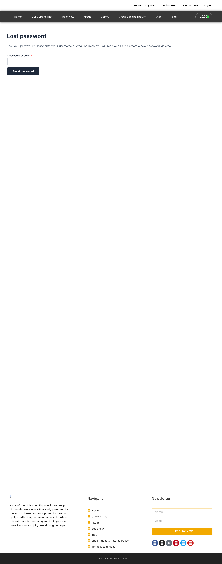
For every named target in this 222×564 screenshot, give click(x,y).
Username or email (25, 55)
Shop (159, 16)
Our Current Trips (42, 16)
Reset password (23, 71)
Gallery (105, 16)
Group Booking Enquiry (132, 16)
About (87, 16)
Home (18, 16)
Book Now (68, 16)
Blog (174, 16)
